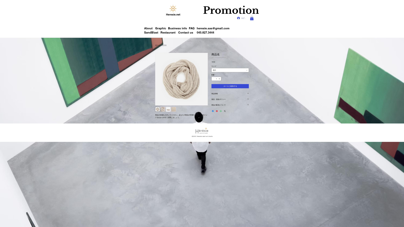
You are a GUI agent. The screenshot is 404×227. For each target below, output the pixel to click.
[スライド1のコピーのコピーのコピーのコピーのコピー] (237, 21)
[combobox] (230, 70)
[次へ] (263, 13)
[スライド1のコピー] (227, 21)
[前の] (199, 13)
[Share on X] (225, 111)
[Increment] (219, 79)
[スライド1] (224, 21)
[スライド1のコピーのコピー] (229, 21)
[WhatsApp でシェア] (221, 111)
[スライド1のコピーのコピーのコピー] (232, 21)
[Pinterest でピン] (217, 111)
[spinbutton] (216, 79)
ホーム (157, 45)
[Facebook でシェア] (213, 111)
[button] (192, 28)
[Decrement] (213, 79)
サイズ (214, 66)
